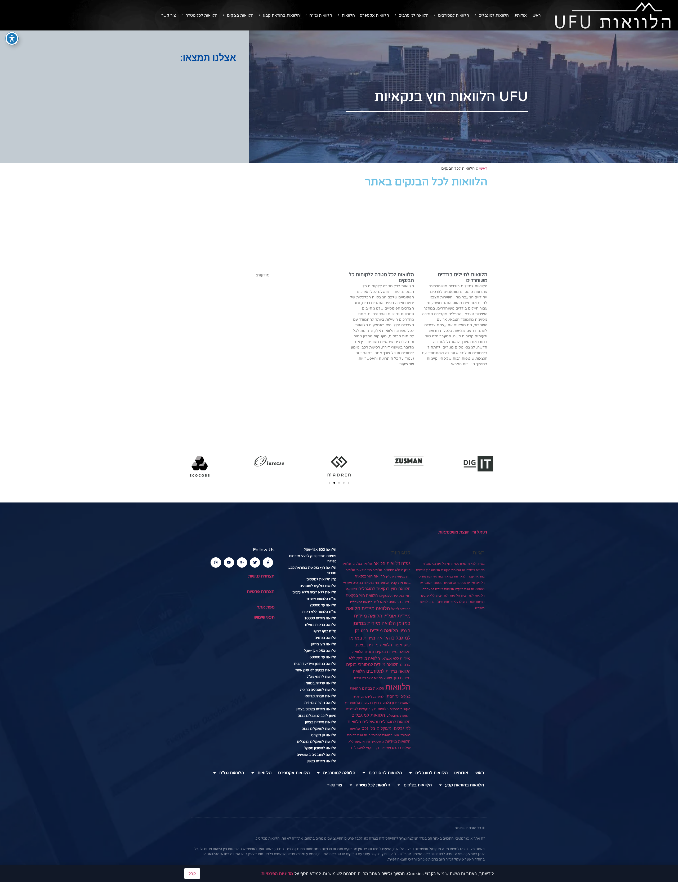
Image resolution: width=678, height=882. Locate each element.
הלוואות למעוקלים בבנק (319, 729)
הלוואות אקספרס (374, 15)
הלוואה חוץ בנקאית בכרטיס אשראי (366, 583)
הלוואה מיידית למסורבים (388, 671)
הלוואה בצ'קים (362, 564)
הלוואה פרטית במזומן (320, 683)
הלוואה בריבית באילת (320, 625)
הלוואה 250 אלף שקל (320, 651)
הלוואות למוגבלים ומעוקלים (386, 721)
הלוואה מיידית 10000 (471, 583)
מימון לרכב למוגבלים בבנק (317, 716)
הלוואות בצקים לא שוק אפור (315, 670)
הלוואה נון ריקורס (323, 735)
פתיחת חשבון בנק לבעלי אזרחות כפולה (460, 602)
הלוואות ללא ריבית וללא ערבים (440, 595)
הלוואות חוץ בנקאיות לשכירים (367, 709)
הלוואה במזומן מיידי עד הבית (315, 664)
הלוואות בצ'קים (240, 15)
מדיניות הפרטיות (277, 873)
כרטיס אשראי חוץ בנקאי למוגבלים (376, 748)
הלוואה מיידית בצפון (321, 761)
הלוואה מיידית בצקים (373, 644)
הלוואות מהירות (357, 735)
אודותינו (520, 15)
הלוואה (379, 563)
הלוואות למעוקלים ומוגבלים (316, 742)
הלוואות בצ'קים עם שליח (369, 696)
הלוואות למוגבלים (494, 15)
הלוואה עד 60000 (323, 657)
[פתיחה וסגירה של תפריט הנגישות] (12, 38)
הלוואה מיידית (376, 608)
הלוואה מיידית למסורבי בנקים (372, 664)
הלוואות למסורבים (453, 15)
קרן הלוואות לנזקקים (321, 579)
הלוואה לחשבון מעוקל (320, 748)
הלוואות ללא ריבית (473, 595)
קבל (192, 873)
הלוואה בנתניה (475, 570)
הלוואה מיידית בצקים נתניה (388, 651)
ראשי (536, 15)
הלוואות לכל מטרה (201, 15)
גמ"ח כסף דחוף (456, 564)
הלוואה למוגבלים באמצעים (316, 755)
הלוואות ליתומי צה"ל (321, 677)
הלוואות (348, 15)
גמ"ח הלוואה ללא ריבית (319, 612)
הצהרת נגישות (261, 576)
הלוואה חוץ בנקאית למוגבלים (384, 588)
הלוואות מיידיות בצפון (320, 722)
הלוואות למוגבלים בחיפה (318, 690)
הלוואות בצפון (401, 703)
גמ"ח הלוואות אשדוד (321, 599)
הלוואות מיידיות (398, 741)
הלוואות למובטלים (398, 715)
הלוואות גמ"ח (320, 15)
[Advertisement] (124, 105)
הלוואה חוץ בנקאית (453, 570)
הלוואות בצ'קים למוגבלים (438, 589)
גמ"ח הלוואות (476, 564)
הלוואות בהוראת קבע (281, 15)
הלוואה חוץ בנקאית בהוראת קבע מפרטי (442, 576)
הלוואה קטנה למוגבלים (368, 678)
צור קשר (168, 15)
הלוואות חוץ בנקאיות (376, 702)
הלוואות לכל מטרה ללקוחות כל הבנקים (381, 277)
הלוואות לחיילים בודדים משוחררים (462, 277)
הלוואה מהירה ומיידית (320, 703)
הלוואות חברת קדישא (320, 696)
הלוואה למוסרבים (414, 15)
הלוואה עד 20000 (445, 583)
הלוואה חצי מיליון (323, 644)
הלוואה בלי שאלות (434, 564)
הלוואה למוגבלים (386, 602)
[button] (329, 483)
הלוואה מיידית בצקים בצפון (316, 709)
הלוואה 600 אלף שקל (320, 550)
